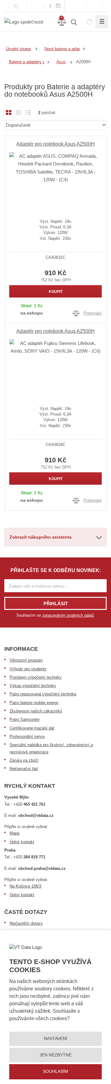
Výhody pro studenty (28, 669)
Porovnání (93, 313)
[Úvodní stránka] (23, 21)
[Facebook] (50, 5)
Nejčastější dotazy (26, 923)
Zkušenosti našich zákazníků (36, 711)
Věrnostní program (26, 660)
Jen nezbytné (55, 1054)
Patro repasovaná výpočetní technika (43, 694)
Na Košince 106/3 (25, 886)
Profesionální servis (27, 736)
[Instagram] (58, 6)
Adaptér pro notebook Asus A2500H (55, 144)
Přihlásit (55, 603)
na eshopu (31, 313)
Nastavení (55, 1038)
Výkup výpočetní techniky (33, 685)
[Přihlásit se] (94, 5)
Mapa (14, 833)
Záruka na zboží (24, 760)
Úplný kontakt (22, 841)
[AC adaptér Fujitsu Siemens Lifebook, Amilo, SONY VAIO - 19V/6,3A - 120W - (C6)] (55, 367)
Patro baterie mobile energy (34, 702)
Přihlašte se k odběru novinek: (55, 570)
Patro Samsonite (24, 719)
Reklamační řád (24, 768)
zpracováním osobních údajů (68, 615)
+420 (29, 804)
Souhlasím (55, 1071)
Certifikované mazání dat (32, 728)
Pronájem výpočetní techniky (36, 677)
